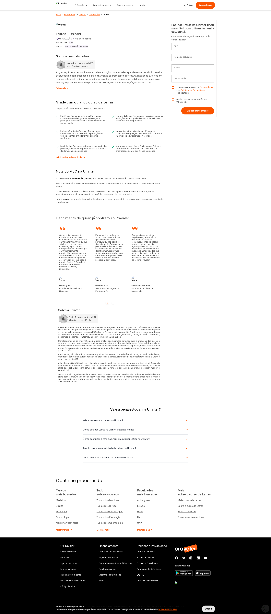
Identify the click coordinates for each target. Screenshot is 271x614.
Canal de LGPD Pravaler (148, 580)
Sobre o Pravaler (68, 551)
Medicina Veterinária (67, 522)
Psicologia (61, 511)
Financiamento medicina (191, 517)
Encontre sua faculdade (110, 574)
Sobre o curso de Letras (190, 505)
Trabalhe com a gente (70, 574)
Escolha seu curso (107, 569)
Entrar (190, 5)
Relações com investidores (72, 580)
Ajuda (142, 5)
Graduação (94, 14)
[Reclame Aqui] (189, 586)
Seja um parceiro (68, 563)
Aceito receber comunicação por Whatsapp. (191, 100)
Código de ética (67, 586)
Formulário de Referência (149, 569)
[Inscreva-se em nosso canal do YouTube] (205, 558)
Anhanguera (143, 500)
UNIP (140, 511)
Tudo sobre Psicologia (108, 517)
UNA (139, 522)
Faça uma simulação (108, 557)
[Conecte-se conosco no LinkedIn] (198, 558)
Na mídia (64, 557)
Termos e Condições (146, 551)
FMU (139, 517)
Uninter (82, 14)
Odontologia (62, 517)
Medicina (61, 500)
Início (58, 14)
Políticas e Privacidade (147, 563)
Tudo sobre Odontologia (110, 522)
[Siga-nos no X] (184, 558)
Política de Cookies (145, 557)
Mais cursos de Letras (189, 500)
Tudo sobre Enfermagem (110, 511)
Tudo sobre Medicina (108, 500)
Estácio (141, 505)
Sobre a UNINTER (187, 511)
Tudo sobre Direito (107, 505)
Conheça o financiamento (111, 551)
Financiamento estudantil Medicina (115, 563)
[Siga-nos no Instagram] (191, 558)
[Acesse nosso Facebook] (177, 558)
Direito (59, 505)
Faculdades (69, 14)
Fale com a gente (68, 569)
